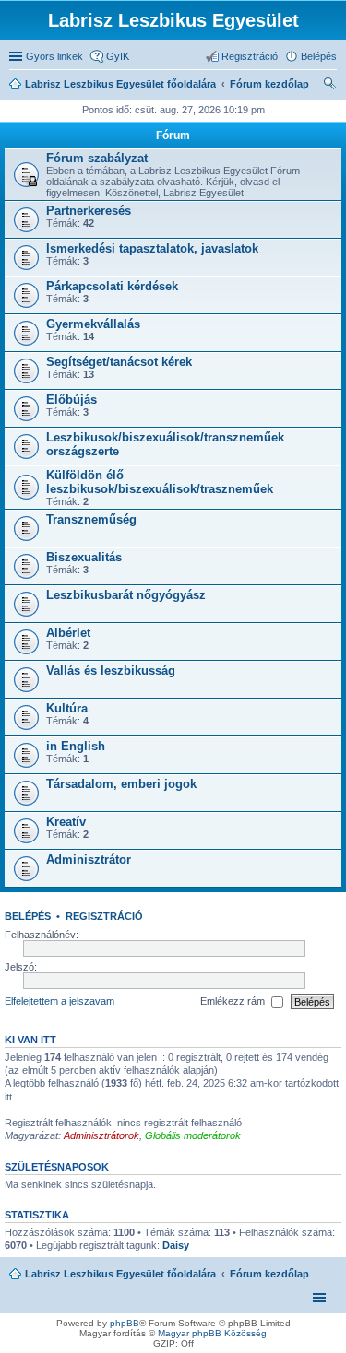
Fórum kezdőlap (269, 1273)
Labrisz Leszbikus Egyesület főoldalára (120, 1273)
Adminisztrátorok (101, 1135)
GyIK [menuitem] (117, 56)
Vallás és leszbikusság (110, 670)
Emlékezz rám (234, 1000)
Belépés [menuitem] (319, 56)
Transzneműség (91, 519)
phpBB (124, 1323)
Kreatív (66, 822)
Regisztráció (104, 916)
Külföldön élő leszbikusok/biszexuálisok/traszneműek (159, 482)
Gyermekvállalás (93, 324)
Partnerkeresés (88, 211)
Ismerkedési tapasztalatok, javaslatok (152, 248)
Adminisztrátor (88, 859)
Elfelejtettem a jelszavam (59, 1000)
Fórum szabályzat (97, 158)
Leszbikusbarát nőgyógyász (126, 595)
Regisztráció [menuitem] (249, 56)
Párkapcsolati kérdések (112, 286)
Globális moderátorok (193, 1135)
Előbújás (71, 399)
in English (75, 746)
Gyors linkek (54, 56)
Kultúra (67, 708)
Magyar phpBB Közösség (212, 1333)
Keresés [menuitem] (329, 85)
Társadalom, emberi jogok (121, 784)
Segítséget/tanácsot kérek (119, 362)
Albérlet (68, 633)
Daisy (175, 1245)
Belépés (28, 916)
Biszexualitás (84, 557)
